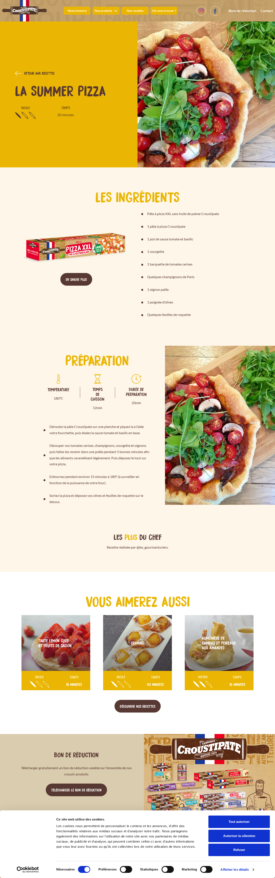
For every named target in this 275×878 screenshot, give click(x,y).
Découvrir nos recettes (137, 706)
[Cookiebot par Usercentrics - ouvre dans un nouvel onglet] (28, 869)
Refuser (239, 850)
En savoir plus (76, 279)
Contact (267, 11)
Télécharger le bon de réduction (76, 790)
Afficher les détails (234, 869)
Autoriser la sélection (239, 836)
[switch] (126, 869)
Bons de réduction (242, 11)
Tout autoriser (239, 821)
